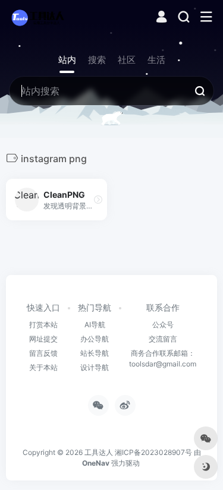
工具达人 (98, 452)
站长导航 (94, 353)
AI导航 (94, 324)
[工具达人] (37, 17)
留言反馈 (43, 353)
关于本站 (43, 367)
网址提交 (43, 338)
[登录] (161, 18)
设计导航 (94, 367)
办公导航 (94, 338)
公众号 (163, 324)
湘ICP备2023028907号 (153, 452)
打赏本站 (43, 324)
